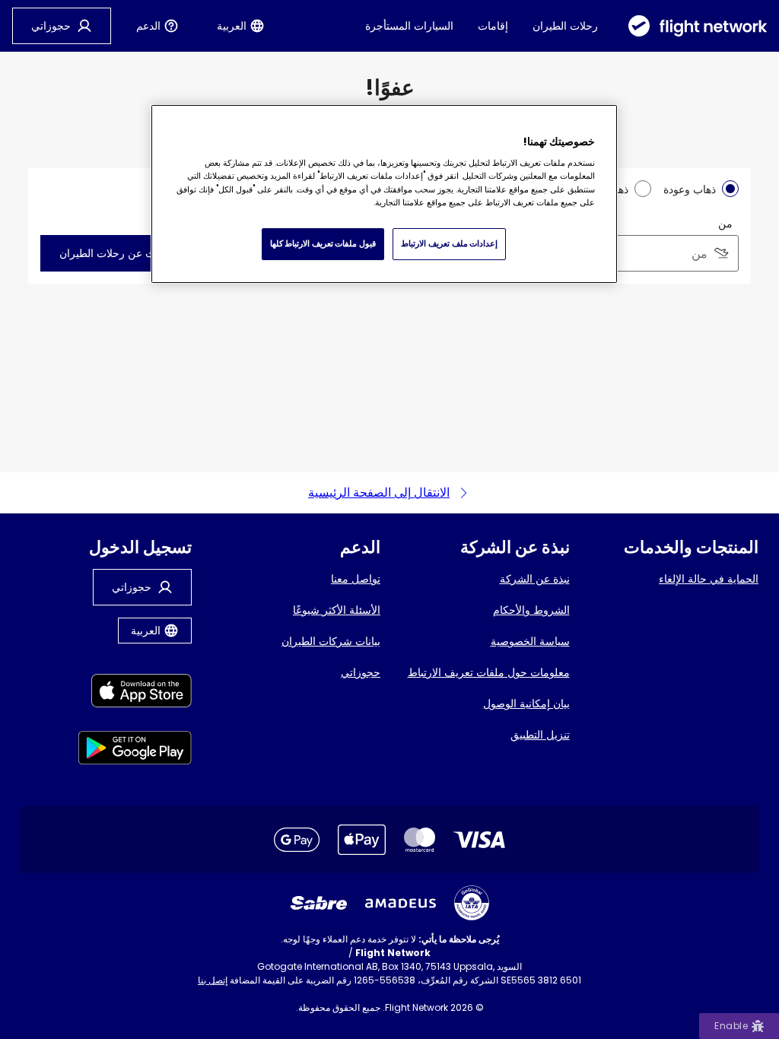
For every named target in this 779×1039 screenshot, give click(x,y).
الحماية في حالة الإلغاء (708, 578)
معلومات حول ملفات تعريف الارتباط (489, 672)
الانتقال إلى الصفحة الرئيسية (379, 492)
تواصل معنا (355, 578)
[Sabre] (319, 903)
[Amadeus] (400, 903)
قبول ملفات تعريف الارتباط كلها (323, 243)
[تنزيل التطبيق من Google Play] (135, 750)
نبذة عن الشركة (535, 578)
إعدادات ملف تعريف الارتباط (449, 243)
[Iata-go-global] (471, 902)
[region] (384, 194)
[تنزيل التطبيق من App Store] (135, 693)
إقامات (493, 25)
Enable (731, 1025)
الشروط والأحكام (531, 610)
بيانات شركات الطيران (330, 641)
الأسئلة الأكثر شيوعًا (336, 610)
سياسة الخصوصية (530, 641)
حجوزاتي (360, 672)
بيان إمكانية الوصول (526, 703)
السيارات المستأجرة (409, 25)
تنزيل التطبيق (540, 734)
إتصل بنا (212, 980)
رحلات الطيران (565, 25)
